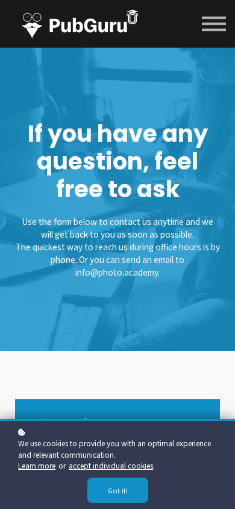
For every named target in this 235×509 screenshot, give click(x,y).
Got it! (118, 490)
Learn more (36, 465)
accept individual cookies (111, 465)
